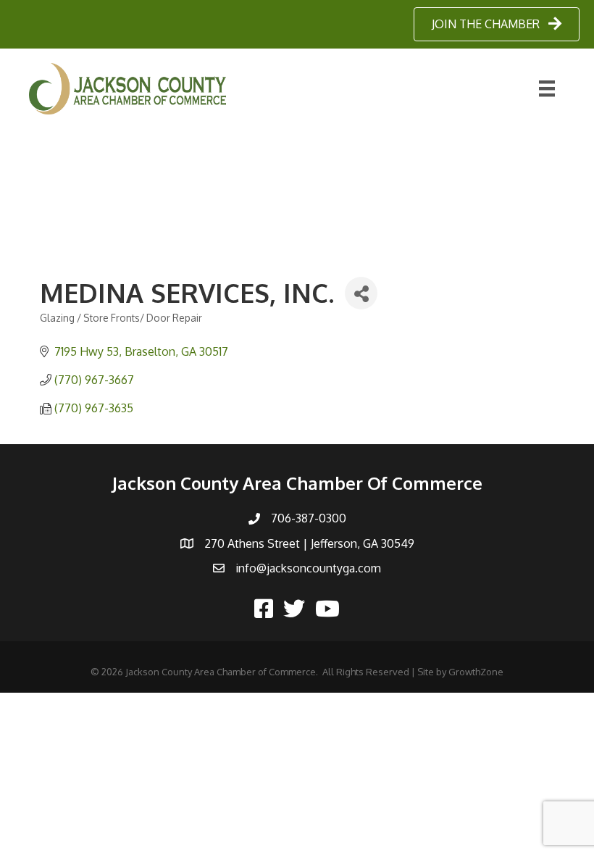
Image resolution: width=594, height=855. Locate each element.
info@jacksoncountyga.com (308, 568)
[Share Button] (361, 293)
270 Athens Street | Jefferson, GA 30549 (309, 543)
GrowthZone (475, 671)
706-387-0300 (308, 518)
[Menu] (547, 88)
